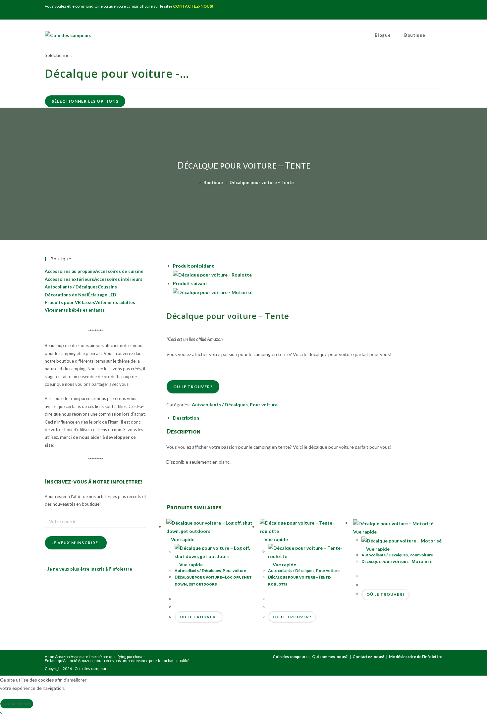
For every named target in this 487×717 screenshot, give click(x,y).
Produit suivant (190, 283)
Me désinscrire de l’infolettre (415, 656)
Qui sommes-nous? (330, 656)
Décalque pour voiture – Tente (262, 182)
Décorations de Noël (66, 294)
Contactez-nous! (368, 656)
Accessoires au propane (70, 271)
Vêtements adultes (115, 302)
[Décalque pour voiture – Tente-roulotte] (212, 274)
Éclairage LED (102, 294)
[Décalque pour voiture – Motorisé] (212, 291)
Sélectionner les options (85, 101)
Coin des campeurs (290, 656)
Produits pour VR (63, 302)
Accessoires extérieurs (69, 279)
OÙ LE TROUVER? (193, 386)
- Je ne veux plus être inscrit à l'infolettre (88, 569)
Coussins (107, 286)
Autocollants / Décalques (220, 404)
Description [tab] (186, 418)
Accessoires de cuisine (119, 271)
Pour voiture (264, 404)
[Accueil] (195, 182)
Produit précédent (193, 266)
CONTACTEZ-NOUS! (193, 6)
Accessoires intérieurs (118, 279)
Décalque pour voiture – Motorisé (396, 561)
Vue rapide (182, 539)
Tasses (88, 302)
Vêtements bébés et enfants (75, 310)
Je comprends (16, 703)
